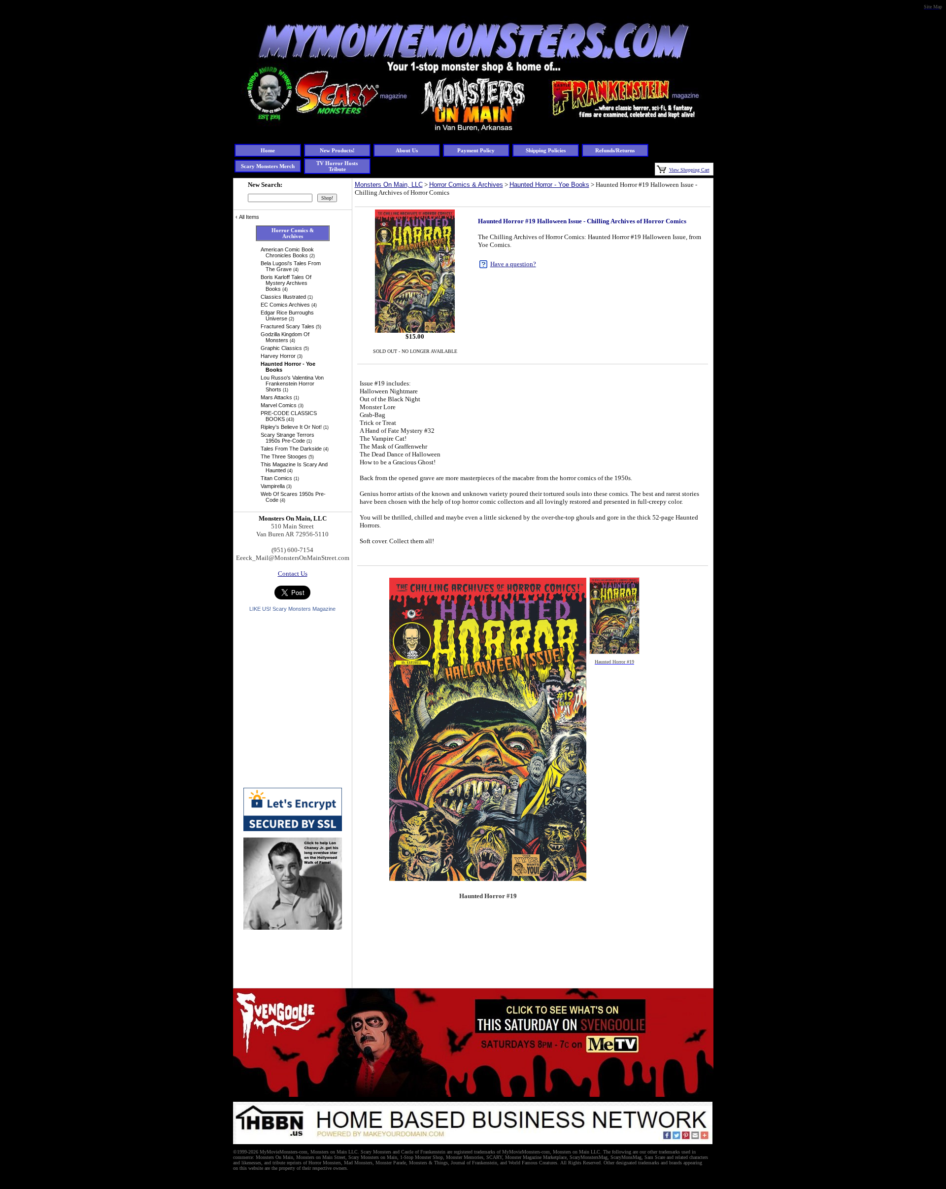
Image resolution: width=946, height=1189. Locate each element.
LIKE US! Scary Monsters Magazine (292, 609)
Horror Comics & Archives (466, 184)
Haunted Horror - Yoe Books (549, 184)
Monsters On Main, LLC (389, 184)
